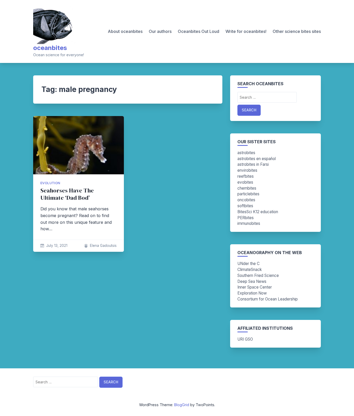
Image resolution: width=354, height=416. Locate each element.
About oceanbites (125, 31)
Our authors (160, 31)
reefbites (245, 176)
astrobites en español (256, 158)
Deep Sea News (251, 281)
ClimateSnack (249, 269)
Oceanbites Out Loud (198, 31)
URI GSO (245, 339)
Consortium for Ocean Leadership (267, 299)
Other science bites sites (297, 31)
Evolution (50, 183)
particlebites (248, 193)
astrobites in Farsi (253, 164)
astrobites (246, 152)
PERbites (245, 217)
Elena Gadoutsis (103, 245)
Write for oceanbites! (245, 31)
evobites (245, 182)
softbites (245, 205)
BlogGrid (181, 405)
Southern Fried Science (258, 275)
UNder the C (248, 263)
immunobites (248, 223)
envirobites (247, 170)
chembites (246, 188)
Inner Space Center (254, 287)
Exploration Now (252, 293)
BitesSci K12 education (257, 211)
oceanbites (50, 48)
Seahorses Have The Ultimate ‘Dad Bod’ (67, 194)
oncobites (246, 199)
